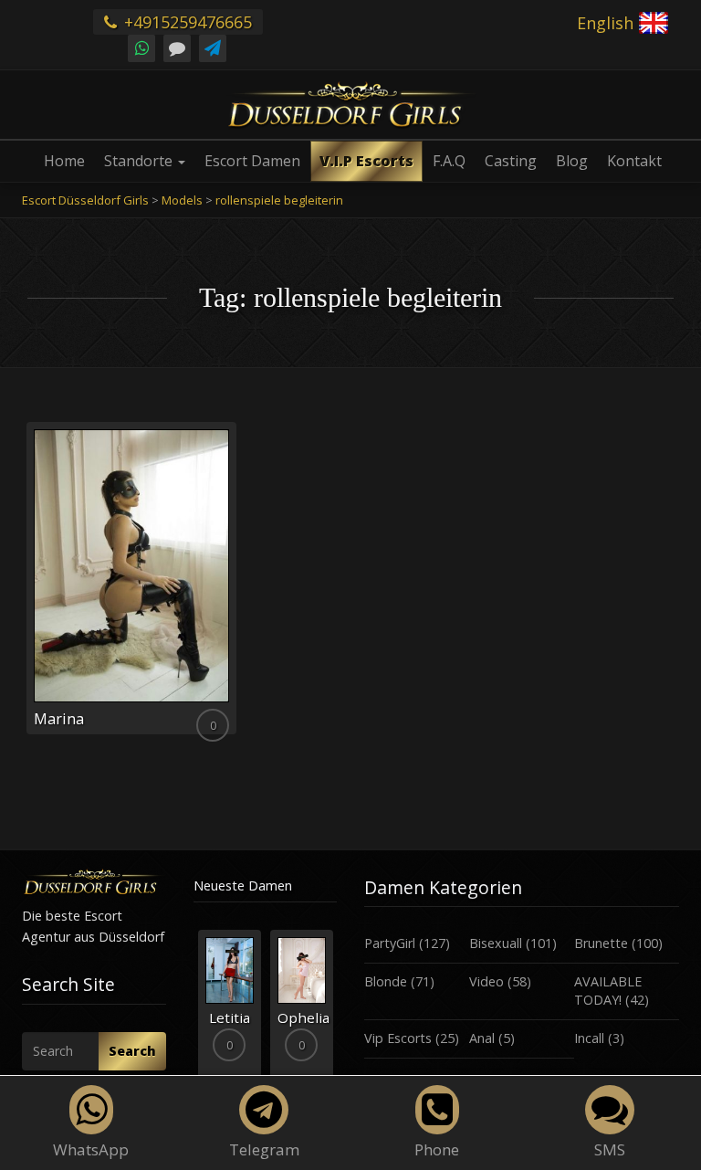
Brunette (601, 943)
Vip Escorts (398, 1038)
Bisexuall (495, 943)
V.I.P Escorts (366, 161)
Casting (511, 161)
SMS (609, 1149)
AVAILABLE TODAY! (608, 991)
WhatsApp (91, 1149)
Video (486, 981)
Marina (59, 719)
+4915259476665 (186, 22)
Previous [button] (193, 1011)
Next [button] (337, 1011)
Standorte (140, 161)
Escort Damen (252, 161)
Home (64, 161)
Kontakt (634, 161)
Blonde (385, 981)
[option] (229, 1004)
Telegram (264, 1149)
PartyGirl (389, 943)
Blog (572, 161)
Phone (436, 1149)
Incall (589, 1038)
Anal (482, 1038)
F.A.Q (449, 161)
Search (132, 1050)
